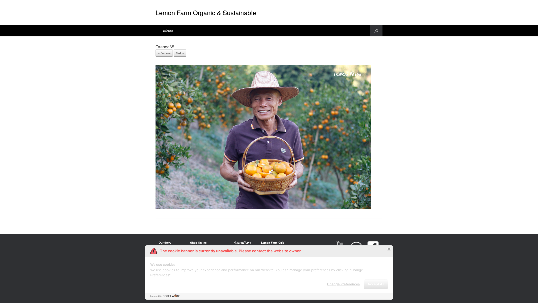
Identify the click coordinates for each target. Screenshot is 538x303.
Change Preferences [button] (343, 284)
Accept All (376, 284)
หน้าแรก (168, 31)
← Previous (164, 52)
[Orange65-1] (263, 208)
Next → (180, 52)
